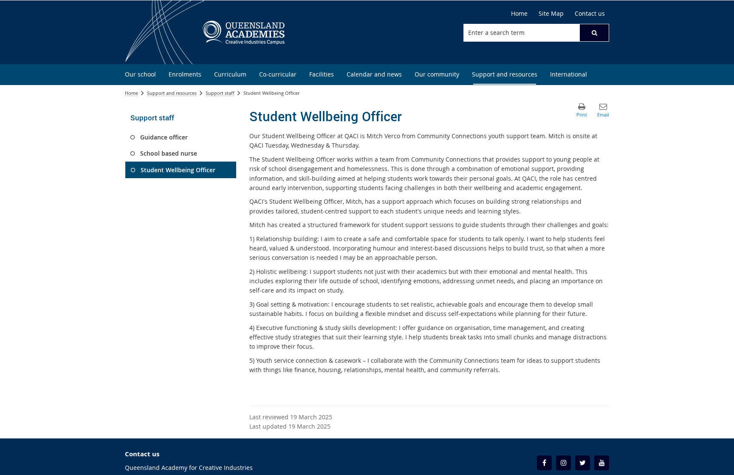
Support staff (220, 93)
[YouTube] (601, 462)
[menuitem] (140, 74)
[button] (594, 32)
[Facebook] (544, 462)
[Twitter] (582, 462)
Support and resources (172, 93)
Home (131, 93)
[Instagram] (563, 462)
